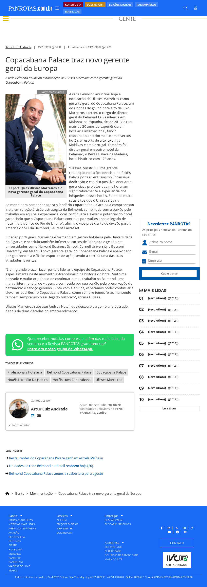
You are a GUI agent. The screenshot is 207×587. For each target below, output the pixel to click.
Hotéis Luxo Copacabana (72, 380)
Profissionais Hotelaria (24, 372)
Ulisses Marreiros (109, 380)
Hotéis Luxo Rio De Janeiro (27, 380)
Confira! (102, 412)
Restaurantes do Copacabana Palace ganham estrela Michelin (55, 458)
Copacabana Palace (111, 372)
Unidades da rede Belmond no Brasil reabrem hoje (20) (50, 466)
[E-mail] (39, 415)
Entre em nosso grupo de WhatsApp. (60, 348)
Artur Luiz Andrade (18, 47)
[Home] (7, 493)
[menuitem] (118, 8)
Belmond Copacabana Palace (69, 372)
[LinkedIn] (32, 415)
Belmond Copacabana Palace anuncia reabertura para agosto (55, 473)
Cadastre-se (169, 273)
